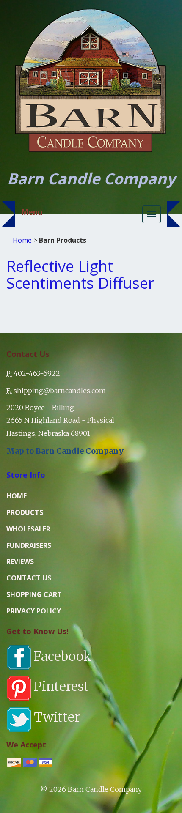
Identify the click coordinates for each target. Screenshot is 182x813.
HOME (16, 496)
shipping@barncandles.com (60, 390)
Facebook (62, 656)
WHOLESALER (28, 529)
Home (22, 240)
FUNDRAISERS (28, 545)
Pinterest (61, 686)
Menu (31, 212)
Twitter (57, 717)
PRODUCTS (24, 512)
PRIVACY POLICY (33, 611)
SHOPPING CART (34, 594)
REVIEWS (20, 561)
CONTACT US (28, 578)
